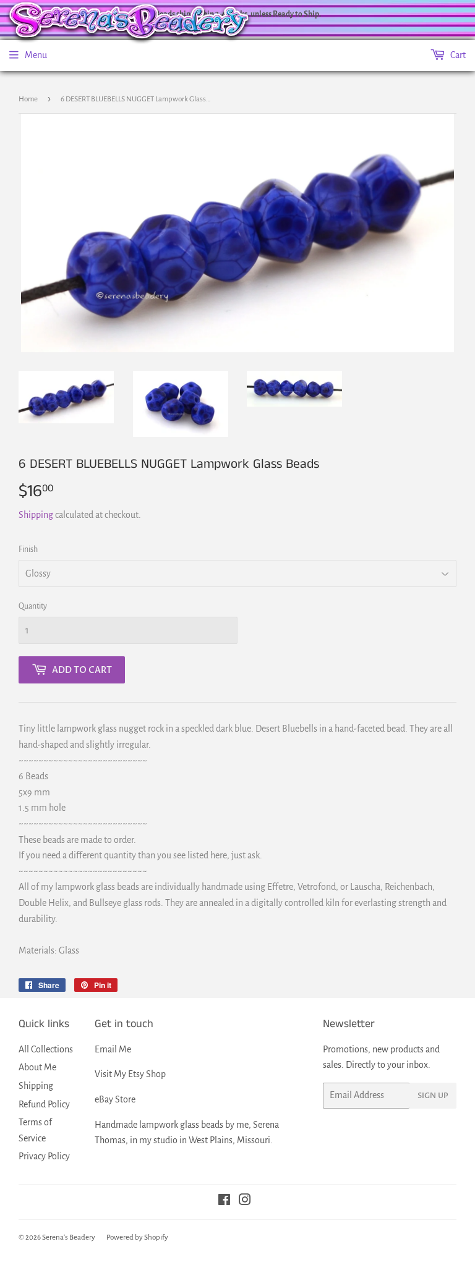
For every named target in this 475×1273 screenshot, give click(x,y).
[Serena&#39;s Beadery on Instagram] (245, 1201)
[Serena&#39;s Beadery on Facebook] (224, 1201)
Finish (28, 549)
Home (28, 99)
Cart (457, 55)
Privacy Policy (44, 1156)
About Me (37, 1067)
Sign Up (432, 1096)
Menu (36, 55)
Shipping (36, 515)
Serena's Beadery (68, 1237)
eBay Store (115, 1099)
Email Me (113, 1049)
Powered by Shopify (137, 1237)
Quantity (33, 606)
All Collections (46, 1049)
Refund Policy (44, 1104)
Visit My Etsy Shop (130, 1074)
